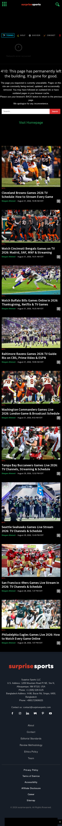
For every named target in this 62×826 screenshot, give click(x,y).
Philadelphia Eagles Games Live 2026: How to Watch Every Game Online (31, 636)
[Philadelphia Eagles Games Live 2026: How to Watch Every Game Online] (31, 614)
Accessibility (31, 782)
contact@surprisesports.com (37, 707)
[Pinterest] (43, 713)
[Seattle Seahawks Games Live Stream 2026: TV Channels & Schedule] (31, 501)
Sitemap (31, 800)
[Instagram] (20, 713)
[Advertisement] (31, 20)
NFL (4, 188)
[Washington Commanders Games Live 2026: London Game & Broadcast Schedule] (31, 387)
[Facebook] (12, 713)
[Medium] (35, 713)
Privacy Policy (31, 769)
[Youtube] (50, 713)
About (31, 725)
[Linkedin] (27, 713)
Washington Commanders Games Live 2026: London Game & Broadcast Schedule (31, 411)
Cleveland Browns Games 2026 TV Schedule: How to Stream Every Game (27, 195)
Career (31, 794)
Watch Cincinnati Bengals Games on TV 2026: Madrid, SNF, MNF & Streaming (28, 250)
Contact (31, 731)
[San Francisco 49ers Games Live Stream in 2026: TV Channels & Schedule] (31, 560)
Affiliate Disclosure (31, 788)
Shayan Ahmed (8, 201)
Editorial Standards (31, 738)
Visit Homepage (31, 123)
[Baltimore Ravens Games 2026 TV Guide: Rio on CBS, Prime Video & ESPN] (31, 332)
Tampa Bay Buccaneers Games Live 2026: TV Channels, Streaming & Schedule (30, 467)
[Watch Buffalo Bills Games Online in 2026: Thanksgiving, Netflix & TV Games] (31, 280)
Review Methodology (31, 745)
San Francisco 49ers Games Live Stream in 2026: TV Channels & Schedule (30, 585)
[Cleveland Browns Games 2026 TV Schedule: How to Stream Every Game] (31, 166)
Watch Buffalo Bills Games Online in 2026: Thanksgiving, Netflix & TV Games (30, 302)
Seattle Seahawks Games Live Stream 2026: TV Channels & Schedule (27, 529)
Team (31, 758)
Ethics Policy (31, 751)
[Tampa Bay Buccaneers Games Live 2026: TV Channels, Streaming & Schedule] (31, 443)
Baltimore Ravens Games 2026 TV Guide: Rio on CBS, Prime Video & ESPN (29, 356)
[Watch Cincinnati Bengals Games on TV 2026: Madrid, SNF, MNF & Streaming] (31, 226)
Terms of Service (31, 776)
